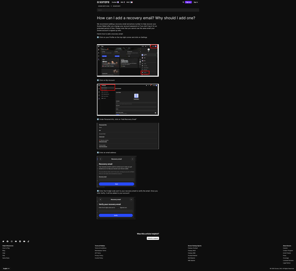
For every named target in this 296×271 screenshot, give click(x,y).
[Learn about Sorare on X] (3, 241)
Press (284, 255)
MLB (128, 2)
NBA (122, 2)
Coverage (286, 258)
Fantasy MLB (191, 250)
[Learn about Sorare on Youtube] (24, 241)
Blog (3, 250)
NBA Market (191, 260)
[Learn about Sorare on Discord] (15, 241)
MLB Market (191, 258)
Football (114, 2)
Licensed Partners (288, 260)
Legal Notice (286, 263)
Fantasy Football (193, 248)
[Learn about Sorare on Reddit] (20, 241)
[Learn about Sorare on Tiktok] (28, 241)
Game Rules (5, 258)
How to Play (6, 248)
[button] (183, 2)
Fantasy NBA (191, 253)
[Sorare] (103, 2)
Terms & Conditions (100, 248)
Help (3, 253)
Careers (285, 248)
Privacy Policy (99, 255)
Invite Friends (287, 253)
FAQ (3, 255)
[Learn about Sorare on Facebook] (7, 241)
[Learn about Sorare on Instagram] (11, 241)
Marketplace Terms (100, 250)
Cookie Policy (99, 258)
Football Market (192, 255)
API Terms (98, 253)
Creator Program (288, 250)
